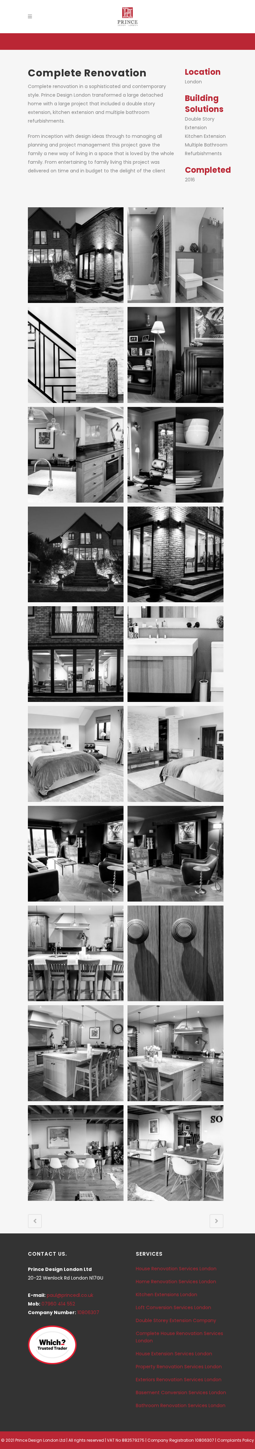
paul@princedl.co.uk (70, 1295)
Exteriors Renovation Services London (178, 1379)
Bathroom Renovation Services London (180, 1405)
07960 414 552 (58, 1304)
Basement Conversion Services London (181, 1392)
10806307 (88, 1312)
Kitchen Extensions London (166, 1294)
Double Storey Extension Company (176, 1320)
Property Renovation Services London (179, 1366)
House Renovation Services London (176, 1268)
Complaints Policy (235, 1440)
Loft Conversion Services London (173, 1307)
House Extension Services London (174, 1353)
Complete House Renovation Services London (179, 1337)
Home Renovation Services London (176, 1281)
